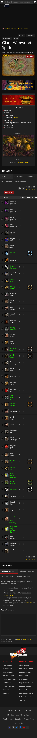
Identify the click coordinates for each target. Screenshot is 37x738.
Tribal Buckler (11, 455)
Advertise (10, 715)
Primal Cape (11, 551)
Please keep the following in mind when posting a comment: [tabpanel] (18, 611)
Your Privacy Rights (23, 715)
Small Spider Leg (12, 210)
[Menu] (2, 2)
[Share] (35, 2)
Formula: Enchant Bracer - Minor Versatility (12, 519)
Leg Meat (12, 260)
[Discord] (9, 727)
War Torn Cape (12, 390)
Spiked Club (13, 489)
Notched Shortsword (13, 267)
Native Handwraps (13, 439)
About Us (28, 711)
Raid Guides (7, 683)
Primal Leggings (12, 482)
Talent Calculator (9, 686)
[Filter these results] (23, 188)
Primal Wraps (11, 356)
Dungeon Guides (25, 672)
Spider (26, 29)
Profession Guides (9, 679)
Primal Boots (11, 418)
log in (18, 639)
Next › (27, 189)
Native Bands (11, 342)
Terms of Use (18, 723)
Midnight (6, 693)
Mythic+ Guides (8, 676)
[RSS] (27, 727)
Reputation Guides (26, 683)
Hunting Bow (12, 468)
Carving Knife (11, 281)
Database (7, 29)
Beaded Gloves (12, 315)
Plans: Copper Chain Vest (12, 475)
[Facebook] (20, 727)
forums (29, 603)
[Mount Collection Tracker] (18, 85)
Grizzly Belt (13, 411)
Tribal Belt (12, 376)
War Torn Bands (12, 383)
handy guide (8, 595)
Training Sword (12, 287)
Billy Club (12, 233)
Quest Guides (24, 679)
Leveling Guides (8, 672)
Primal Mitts (11, 370)
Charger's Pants (12, 461)
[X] (13, 727)
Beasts (20, 29)
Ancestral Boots (12, 294)
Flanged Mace (12, 503)
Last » (33, 189)
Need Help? (9, 711)
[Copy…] (19, 188)
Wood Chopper (12, 537)
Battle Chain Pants (11, 397)
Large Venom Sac (13, 226)
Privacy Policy (29, 719)
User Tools (19, 711)
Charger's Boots (12, 322)
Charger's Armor (12, 349)
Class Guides (7, 665)
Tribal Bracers (12, 308)
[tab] (6, 176)
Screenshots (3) (18, 133)
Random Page (8, 719)
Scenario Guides (25, 690)
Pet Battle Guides (25, 686)
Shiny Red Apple (12, 447)
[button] (16, 59)
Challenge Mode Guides (27, 693)
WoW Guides (7, 662)
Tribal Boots (11, 510)
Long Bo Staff (12, 240)
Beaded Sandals (12, 335)
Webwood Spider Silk (12, 202)
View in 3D (30, 35)
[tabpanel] (18, 373)
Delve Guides (7, 669)
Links (22, 35)
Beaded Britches (12, 404)
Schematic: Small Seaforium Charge (13, 529)
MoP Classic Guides (26, 662)
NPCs (14, 29)
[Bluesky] (16, 727)
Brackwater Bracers (13, 544)
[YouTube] (23, 727)
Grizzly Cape (11, 301)
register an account (27, 639)
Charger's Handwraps (13, 363)
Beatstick (12, 496)
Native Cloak (11, 246)
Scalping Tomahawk (13, 329)
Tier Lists (6, 690)
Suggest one (23, 162)
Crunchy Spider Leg (12, 219)
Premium (18, 719)
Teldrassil (25, 52)
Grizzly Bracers (12, 425)
